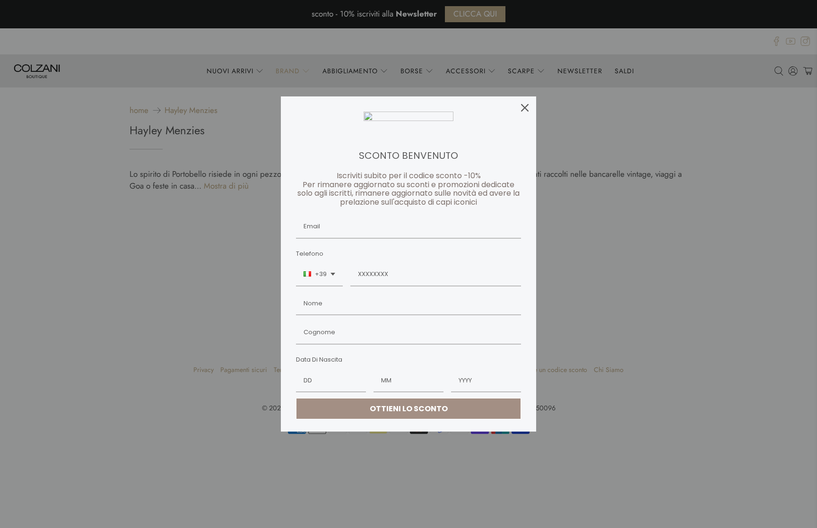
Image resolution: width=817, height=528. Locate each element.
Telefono (309, 253)
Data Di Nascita (319, 359)
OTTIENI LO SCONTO (409, 408)
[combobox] (319, 274)
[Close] (524, 107)
